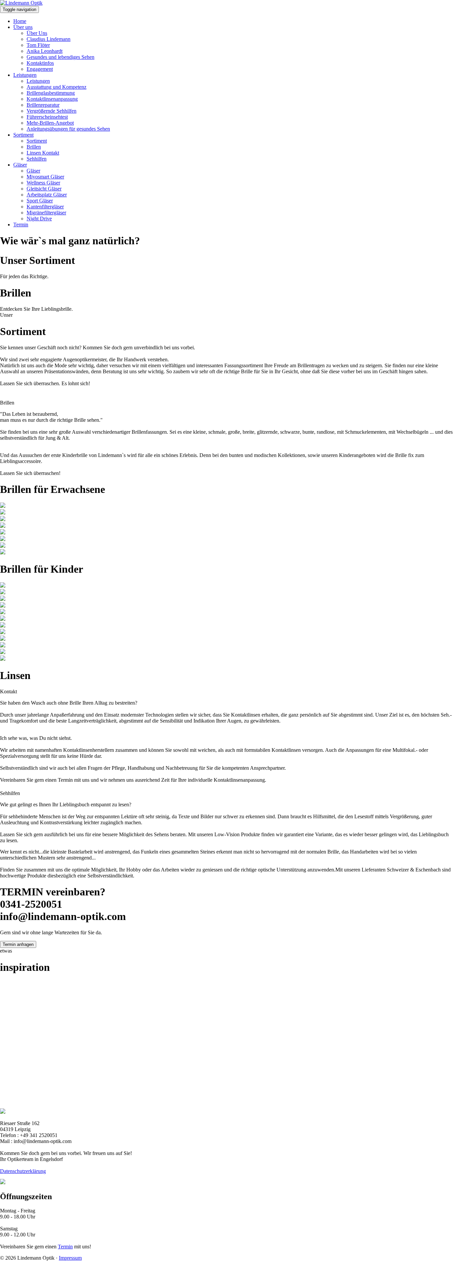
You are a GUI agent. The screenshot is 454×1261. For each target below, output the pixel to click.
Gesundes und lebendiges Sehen (60, 57)
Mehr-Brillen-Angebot (50, 123)
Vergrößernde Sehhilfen (51, 111)
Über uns (23, 27)
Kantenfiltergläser (45, 206)
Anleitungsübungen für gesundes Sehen (68, 129)
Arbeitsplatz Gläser (47, 194)
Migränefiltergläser (46, 212)
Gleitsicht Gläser (44, 188)
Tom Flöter (38, 45)
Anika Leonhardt (44, 51)
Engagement (40, 69)
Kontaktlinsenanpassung (52, 99)
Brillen (34, 147)
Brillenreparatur (43, 105)
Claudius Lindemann (48, 39)
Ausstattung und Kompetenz (56, 87)
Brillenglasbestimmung (51, 93)
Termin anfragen (18, 944)
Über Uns (37, 33)
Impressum (70, 1258)
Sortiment (23, 135)
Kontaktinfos (40, 63)
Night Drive (39, 218)
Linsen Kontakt (43, 153)
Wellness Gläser (43, 182)
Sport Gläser (40, 200)
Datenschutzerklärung (23, 1171)
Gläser (20, 165)
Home (19, 21)
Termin (20, 224)
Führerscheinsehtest (47, 117)
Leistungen (25, 75)
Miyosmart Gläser (45, 176)
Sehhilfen (37, 159)
